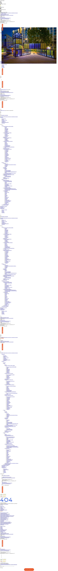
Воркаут (4, 48)
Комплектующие (7, 146)
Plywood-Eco (6, 138)
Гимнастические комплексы (7, 50)
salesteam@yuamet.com (3, 89)
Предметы (6, 198)
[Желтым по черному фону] (0, 5)
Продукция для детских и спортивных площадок (10, 58)
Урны (6, 284)
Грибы (6, 193)
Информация (2, 63)
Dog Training (5, 178)
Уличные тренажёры (8, 272)
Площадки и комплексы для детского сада (6, 522)
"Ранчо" (6, 260)
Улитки (6, 203)
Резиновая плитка (7, 291)
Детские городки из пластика (7, 250)
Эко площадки (2, 520)
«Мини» (6, 267)
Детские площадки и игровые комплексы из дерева (7, 515)
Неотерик (6, 134)
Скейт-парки (5, 175)
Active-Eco (6, 136)
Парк (2, 54)
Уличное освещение (6, 204)
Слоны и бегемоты (7, 201)
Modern (6, 270)
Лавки (6, 182)
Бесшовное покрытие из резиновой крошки (11, 189)
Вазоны (6, 186)
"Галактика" (6, 151)
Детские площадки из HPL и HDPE (8, 126)
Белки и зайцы (7, 192)
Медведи (6, 195)
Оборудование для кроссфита (4, 519)
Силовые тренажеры (8, 170)
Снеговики (6, 202)
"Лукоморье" (7, 155)
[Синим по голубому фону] (0, 6)
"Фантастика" (7, 262)
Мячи (6, 196)
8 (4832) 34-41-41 (6, 15)
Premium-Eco (6, 131)
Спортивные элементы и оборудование (8, 51)
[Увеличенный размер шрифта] (1, 3)
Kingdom (6, 233)
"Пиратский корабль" (8, 158)
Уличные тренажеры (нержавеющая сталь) (10, 171)
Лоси (5, 194)
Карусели (6, 143)
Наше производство (3, 530)
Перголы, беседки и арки (8, 181)
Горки (6, 142)
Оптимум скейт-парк (8, 277)
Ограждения (6, 184)
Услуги (3, 119)
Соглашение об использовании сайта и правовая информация (8, 564)
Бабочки (6, 191)
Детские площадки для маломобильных (8, 45)
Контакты (3, 67)
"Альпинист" (7, 149)
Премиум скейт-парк (8, 176)
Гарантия (3, 36)
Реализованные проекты (3, 529)
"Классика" (6, 255)
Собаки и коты (7, 304)
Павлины (6, 299)
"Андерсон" (6, 150)
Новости (3, 211)
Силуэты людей (7, 301)
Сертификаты (4, 37)
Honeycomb (6, 128)
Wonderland (6, 231)
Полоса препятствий (6, 53)
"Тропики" (6, 160)
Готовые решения (2, 62)
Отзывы (3, 66)
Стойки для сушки (7, 187)
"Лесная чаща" (7, 154)
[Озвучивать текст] (0, 10)
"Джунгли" (6, 253)
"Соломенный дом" (7, 159)
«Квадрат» (6, 165)
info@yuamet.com (2, 17)
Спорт (3, 47)
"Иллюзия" (6, 153)
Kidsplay (6, 139)
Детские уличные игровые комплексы (5, 523)
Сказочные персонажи (8, 200)
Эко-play (6, 130)
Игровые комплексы (6, 55)
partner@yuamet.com (4, 18)
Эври (5, 229)
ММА (6, 172)
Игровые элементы (7, 145)
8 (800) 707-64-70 (3, 13)
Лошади (6, 296)
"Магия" (6, 156)
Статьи (3, 65)
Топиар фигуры (5, 57)
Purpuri (6, 228)
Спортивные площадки (3, 513)
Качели (6, 243)
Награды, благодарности (5, 122)
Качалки (6, 245)
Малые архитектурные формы (7, 56)
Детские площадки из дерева (7, 42)
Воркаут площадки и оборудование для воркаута (6, 516)
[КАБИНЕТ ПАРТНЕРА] (0, 77)
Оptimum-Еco (7, 135)
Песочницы (6, 246)
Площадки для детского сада (7, 137)
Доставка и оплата (4, 35)
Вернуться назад (2, 504)
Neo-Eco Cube (7, 133)
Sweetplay (6, 241)
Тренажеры (5, 49)
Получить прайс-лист (29, 569)
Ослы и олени (7, 197)
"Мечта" (6, 258)
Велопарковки (7, 185)
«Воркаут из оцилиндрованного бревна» (10, 164)
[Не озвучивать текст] (0, 11)
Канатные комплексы (6, 46)
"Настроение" (7, 157)
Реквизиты (3, 38)
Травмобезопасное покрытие (7, 289)
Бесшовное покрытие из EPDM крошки (10, 188)
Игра (2, 41)
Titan (5, 147)
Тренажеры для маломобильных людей (10, 274)
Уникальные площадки (5, 59)
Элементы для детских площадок (8, 141)
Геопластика (5, 43)
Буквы (6, 294)
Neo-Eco (6, 236)
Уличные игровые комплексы (4, 518)
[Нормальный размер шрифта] (0, 2)
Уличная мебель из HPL (8, 183)
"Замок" (6, 152)
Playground (6, 129)
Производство (4, 34)
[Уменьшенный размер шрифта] (0, 1)
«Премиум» (6, 265)
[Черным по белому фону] (0, 4)
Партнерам (1, 61)
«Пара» (6, 166)
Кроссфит (4, 167)
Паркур (4, 52)
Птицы (6, 199)
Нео (5, 169)
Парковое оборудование (3, 517)
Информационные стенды (8, 287)
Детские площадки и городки (4, 512)
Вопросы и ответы (4, 64)
